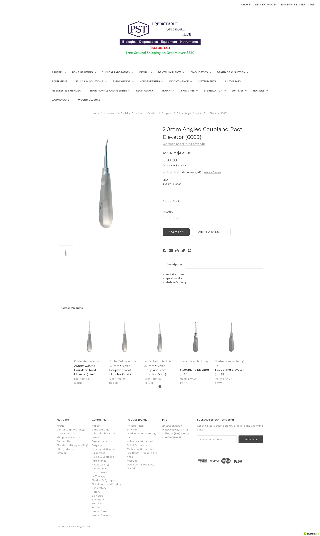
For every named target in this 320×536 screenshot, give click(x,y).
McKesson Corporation (141, 449)
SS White (132, 429)
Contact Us (63, 441)
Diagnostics (199, 72)
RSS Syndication (66, 449)
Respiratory (145, 90)
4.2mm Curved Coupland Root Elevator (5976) (120, 370)
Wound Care (61, 99)
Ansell (130, 456)
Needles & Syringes (67, 90)
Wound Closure (89, 99)
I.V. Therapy (233, 81)
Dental (144, 72)
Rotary (167, 90)
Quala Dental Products (140, 464)
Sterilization (213, 90)
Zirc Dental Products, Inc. (142, 453)
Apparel (58, 72)
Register (299, 4)
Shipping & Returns (69, 437)
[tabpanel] (89, 350)
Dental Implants (170, 72)
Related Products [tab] (72, 308)
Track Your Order (66, 433)
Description (174, 264)
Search (246, 4)
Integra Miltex (135, 425)
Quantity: (168, 211)
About (60, 425)
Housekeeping (150, 81)
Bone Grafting (83, 72)
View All (131, 468)
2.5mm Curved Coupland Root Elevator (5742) (85, 370)
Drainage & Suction (231, 72)
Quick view (89, 336)
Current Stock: (172, 201)
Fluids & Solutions (90, 81)
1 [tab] (160, 386)
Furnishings (121, 81)
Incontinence (179, 81)
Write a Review (212, 172)
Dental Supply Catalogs (71, 429)
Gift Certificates (266, 4)
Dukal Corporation (138, 445)
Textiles (259, 90)
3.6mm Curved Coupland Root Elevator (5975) (155, 370)
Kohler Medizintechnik (140, 441)
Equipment (60, 81)
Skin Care (188, 90)
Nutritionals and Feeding (109, 90)
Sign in (285, 4)
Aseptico (132, 460)
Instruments (207, 81)
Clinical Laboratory (116, 72)
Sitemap (62, 453)
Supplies (237, 90)
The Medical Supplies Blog (72, 445)
